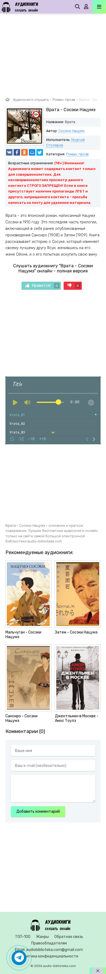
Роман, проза (77, 154)
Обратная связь (68, 936)
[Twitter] (39, 152)
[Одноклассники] (24, 152)
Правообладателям (49, 943)
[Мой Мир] (32, 152)
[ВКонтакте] (9, 152)
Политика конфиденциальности (49, 956)
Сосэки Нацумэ (71, 131)
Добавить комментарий (38, 811)
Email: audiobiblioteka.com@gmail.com (49, 949)
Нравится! (45, 285)
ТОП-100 (22, 936)
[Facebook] (17, 152)
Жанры (42, 936)
